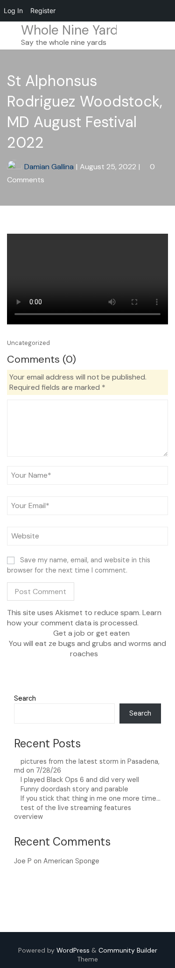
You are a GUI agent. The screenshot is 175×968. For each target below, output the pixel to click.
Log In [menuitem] (13, 10)
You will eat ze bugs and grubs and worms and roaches (87, 648)
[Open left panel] (11, 36)
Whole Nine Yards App (87, 30)
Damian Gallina (49, 167)
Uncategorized (28, 343)
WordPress (73, 950)
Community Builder (127, 950)
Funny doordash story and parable (74, 789)
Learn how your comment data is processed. (84, 618)
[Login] (151, 35)
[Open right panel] (163, 36)
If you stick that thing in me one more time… (91, 798)
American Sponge (71, 861)
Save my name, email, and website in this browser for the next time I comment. (78, 565)
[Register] (137, 35)
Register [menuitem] (43, 10)
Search (25, 698)
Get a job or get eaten (90, 633)
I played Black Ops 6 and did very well (80, 779)
